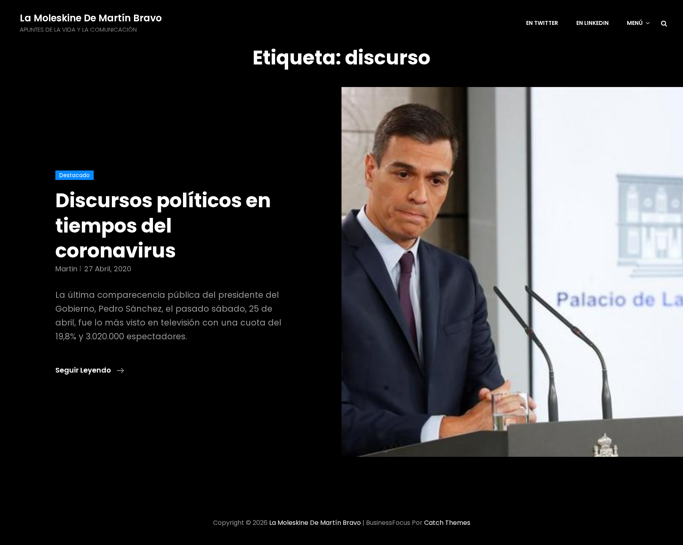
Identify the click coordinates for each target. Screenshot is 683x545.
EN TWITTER (542, 23)
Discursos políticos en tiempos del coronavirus (163, 225)
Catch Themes (447, 522)
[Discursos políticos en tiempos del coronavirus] (512, 272)
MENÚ (635, 23)
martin (66, 269)
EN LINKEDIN (592, 23)
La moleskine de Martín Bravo (91, 18)
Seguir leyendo (89, 370)
